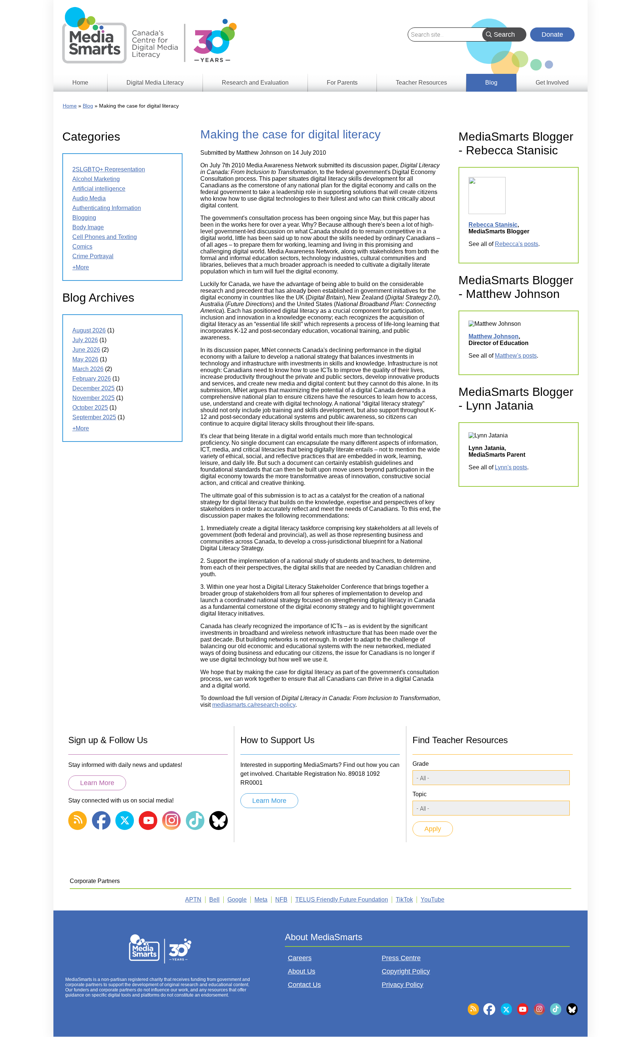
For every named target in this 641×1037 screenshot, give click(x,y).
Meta (260, 899)
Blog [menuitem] (491, 82)
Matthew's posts (516, 355)
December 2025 (93, 388)
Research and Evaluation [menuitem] (255, 82)
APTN (193, 899)
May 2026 (85, 359)
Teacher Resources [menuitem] (421, 82)
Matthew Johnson (494, 336)
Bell (214, 899)
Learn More (97, 783)
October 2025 (90, 407)
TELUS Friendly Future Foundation (341, 899)
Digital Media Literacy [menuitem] (155, 82)
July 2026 (85, 340)
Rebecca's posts (516, 244)
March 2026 (87, 369)
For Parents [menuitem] (342, 82)
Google (237, 899)
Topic (419, 794)
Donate (552, 34)
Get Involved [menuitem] (552, 82)
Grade (420, 764)
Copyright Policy (406, 971)
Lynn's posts (511, 467)
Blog (88, 106)
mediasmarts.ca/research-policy (253, 705)
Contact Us (304, 984)
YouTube (432, 899)
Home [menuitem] (80, 82)
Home (70, 106)
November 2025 (93, 398)
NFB (281, 899)
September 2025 (94, 417)
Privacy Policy (402, 984)
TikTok (404, 899)
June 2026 (86, 350)
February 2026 (91, 378)
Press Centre (401, 958)
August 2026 (89, 330)
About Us (301, 971)
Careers (300, 958)
